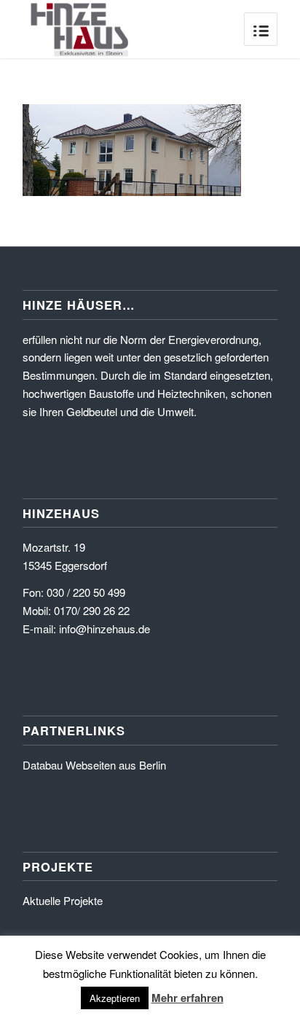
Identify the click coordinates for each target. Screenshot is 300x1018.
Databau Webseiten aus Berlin (94, 764)
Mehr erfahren (187, 998)
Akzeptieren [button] (115, 998)
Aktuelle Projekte (63, 900)
